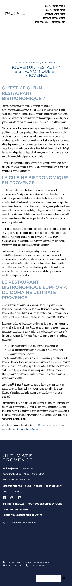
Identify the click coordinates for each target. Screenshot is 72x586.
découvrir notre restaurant (49, 425)
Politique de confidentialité (45, 504)
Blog (28, 486)
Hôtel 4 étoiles (13, 491)
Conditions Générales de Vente (23, 515)
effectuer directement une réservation (24, 429)
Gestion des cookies (16, 509)
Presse (38, 486)
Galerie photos (12, 486)
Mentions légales (13, 504)
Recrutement (53, 486)
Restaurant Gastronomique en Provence (36, 63)
